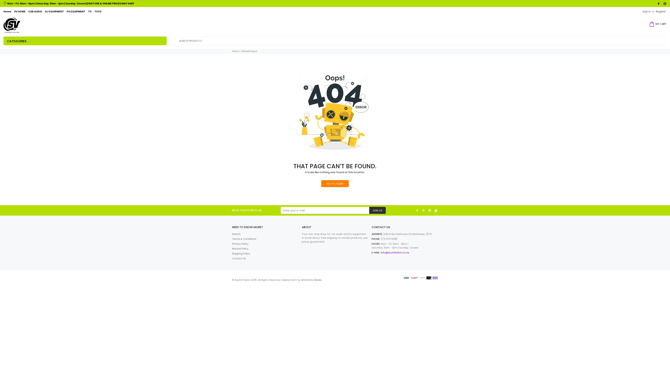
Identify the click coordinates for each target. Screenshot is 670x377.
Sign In (647, 11)
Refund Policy (240, 248)
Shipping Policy (241, 253)
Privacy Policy (240, 244)
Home (235, 51)
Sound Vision (242, 280)
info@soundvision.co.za (395, 252)
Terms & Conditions (244, 239)
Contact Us (239, 258)
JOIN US (377, 210)
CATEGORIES (17, 41)
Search (236, 234)
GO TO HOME (335, 184)
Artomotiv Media (311, 280)
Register (661, 11)
